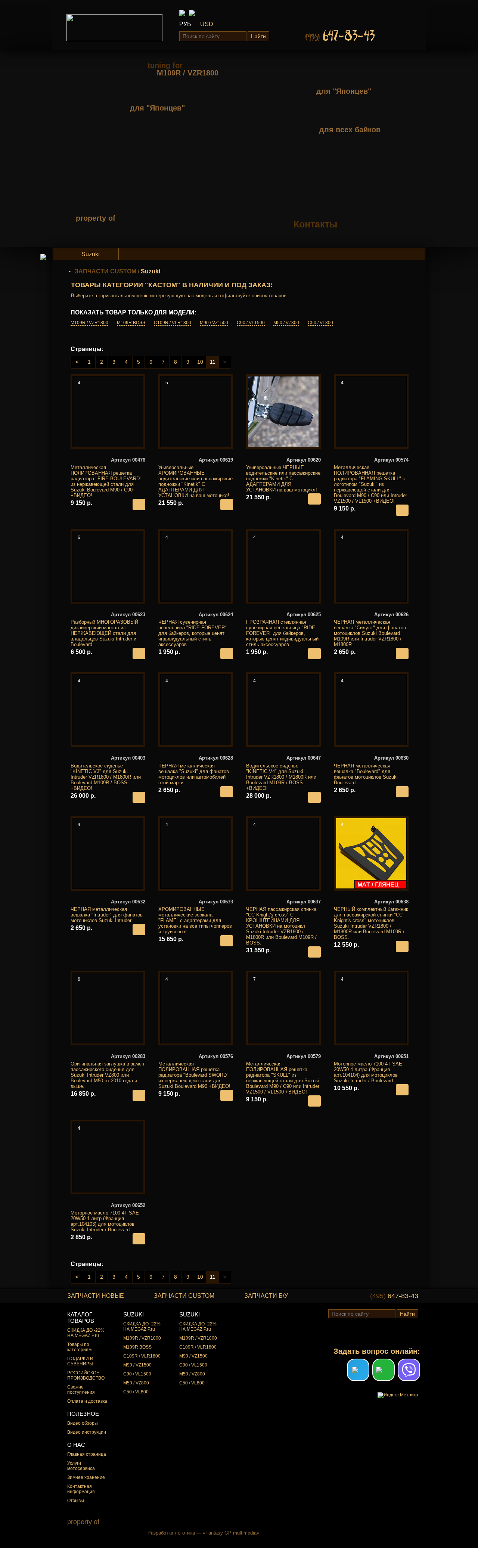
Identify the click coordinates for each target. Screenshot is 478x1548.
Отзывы (75, 1500)
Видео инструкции (86, 1432)
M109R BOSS (131, 322)
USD (206, 24)
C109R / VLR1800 (172, 322)
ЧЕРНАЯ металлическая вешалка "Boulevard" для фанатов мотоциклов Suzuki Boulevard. (371, 770)
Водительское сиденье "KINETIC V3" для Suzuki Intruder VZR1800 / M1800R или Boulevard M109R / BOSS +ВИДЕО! (108, 773)
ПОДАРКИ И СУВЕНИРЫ (80, 1361)
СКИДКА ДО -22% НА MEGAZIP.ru (86, 1333)
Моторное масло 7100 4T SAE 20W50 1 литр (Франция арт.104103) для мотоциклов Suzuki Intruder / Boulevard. (108, 1217)
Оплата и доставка (87, 1401)
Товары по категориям (79, 1347)
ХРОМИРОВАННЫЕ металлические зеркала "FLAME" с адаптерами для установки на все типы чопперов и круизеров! (195, 916)
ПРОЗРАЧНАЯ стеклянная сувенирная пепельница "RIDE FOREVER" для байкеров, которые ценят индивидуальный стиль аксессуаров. (283, 629)
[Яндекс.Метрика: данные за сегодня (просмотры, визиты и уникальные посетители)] (398, 1395)
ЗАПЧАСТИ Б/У (266, 1296)
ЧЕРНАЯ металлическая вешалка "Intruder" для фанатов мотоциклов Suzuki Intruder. (108, 911)
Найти (258, 36)
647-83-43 (394, 1296)
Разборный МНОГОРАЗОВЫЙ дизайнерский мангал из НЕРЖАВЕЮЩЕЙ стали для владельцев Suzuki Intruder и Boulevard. (108, 629)
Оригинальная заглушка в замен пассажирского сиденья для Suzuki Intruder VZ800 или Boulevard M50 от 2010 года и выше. (108, 1071)
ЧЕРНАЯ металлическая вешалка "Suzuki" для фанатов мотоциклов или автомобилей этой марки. (195, 770)
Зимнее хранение (86, 1477)
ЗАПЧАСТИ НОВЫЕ (95, 1296)
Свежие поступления (81, 1389)
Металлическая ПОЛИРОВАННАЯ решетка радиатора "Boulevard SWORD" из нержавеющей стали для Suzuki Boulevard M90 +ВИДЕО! (195, 1071)
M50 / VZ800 (286, 322)
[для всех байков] (337, 117)
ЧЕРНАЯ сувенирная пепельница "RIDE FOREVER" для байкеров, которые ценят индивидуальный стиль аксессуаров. (195, 629)
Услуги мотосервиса (81, 1466)
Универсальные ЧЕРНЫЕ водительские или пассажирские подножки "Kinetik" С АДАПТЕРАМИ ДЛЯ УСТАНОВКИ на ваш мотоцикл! (283, 475)
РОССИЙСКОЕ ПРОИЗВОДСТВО (86, 1375)
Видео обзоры (82, 1423)
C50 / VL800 (320, 322)
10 (200, 362)
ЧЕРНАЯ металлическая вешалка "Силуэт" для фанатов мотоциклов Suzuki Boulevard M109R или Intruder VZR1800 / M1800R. (371, 629)
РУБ (185, 24)
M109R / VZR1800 (89, 322)
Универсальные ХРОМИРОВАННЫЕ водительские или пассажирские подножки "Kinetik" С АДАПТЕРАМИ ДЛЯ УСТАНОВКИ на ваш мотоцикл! (195, 477)
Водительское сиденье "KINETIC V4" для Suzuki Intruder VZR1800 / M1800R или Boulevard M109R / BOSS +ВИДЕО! (283, 773)
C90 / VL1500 (251, 322)
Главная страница (86, 1454)
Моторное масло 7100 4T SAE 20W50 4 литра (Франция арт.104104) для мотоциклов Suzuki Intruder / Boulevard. (371, 1068)
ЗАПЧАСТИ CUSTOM (105, 271)
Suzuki (90, 254)
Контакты (315, 224)
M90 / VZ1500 (214, 322)
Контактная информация (81, 1489)
